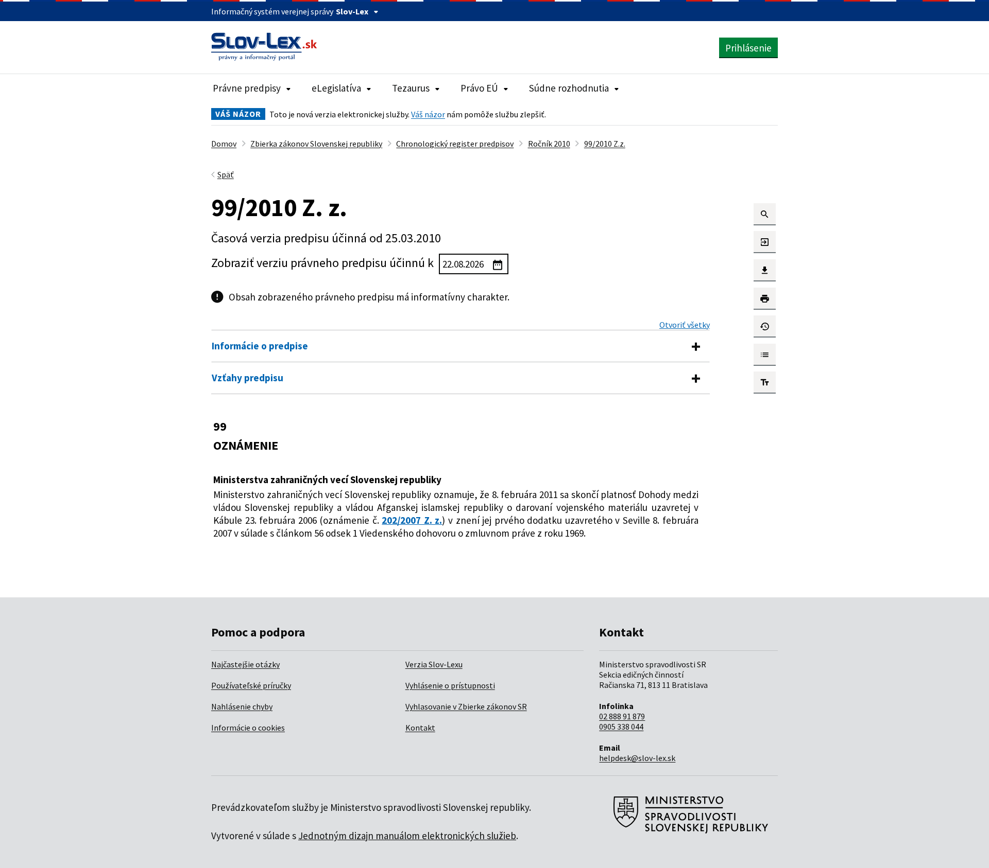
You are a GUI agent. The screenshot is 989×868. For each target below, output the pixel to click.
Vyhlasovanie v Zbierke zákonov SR (466, 706)
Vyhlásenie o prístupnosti (450, 685)
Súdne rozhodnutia (569, 88)
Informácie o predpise (260, 346)
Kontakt (420, 727)
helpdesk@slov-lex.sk (637, 758)
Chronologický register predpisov (455, 143)
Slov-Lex (352, 11)
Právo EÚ (479, 88)
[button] (765, 214)
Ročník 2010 (549, 143)
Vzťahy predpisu (247, 377)
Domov (223, 143)
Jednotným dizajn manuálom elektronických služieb (407, 835)
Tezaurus (411, 88)
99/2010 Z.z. (604, 143)
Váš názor (428, 114)
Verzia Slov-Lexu (434, 664)
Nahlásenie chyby (241, 706)
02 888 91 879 (622, 716)
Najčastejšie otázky (245, 664)
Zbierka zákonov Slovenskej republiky (316, 143)
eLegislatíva (336, 88)
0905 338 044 (621, 726)
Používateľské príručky (251, 685)
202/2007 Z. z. (412, 520)
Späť (225, 174)
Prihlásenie (748, 48)
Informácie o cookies (248, 727)
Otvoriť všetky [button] (684, 325)
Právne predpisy (247, 88)
